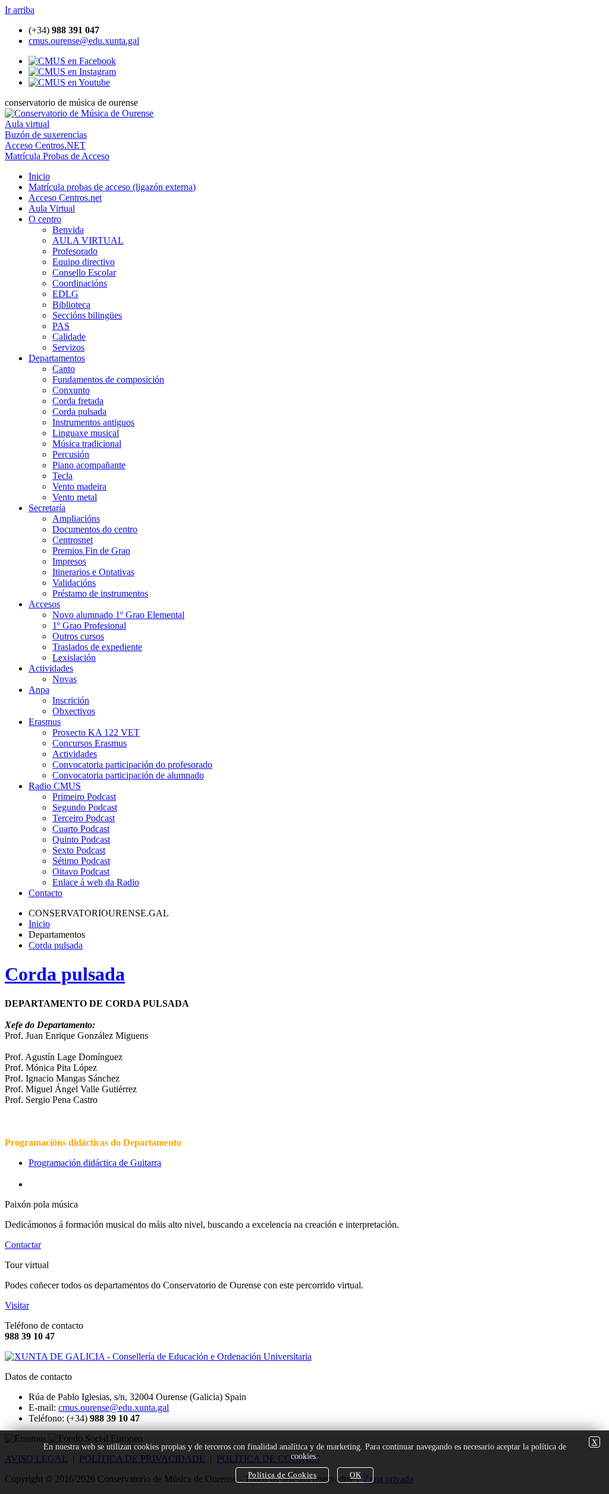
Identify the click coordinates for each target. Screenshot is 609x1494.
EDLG (65, 294)
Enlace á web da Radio (95, 882)
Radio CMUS (55, 786)
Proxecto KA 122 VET (96, 732)
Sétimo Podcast (81, 861)
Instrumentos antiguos (93, 422)
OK (355, 1474)
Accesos (44, 604)
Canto (63, 369)
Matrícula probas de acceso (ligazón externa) (112, 187)
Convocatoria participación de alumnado (128, 775)
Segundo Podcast (84, 807)
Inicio (39, 176)
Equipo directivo (83, 262)
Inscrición (70, 700)
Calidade (69, 337)
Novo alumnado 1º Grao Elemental (118, 615)
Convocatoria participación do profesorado (132, 764)
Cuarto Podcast (80, 829)
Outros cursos (78, 636)
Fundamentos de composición (108, 379)
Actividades (51, 668)
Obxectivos (73, 711)
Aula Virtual (52, 208)
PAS (61, 326)
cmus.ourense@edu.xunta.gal (84, 41)
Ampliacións (76, 518)
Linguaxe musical (85, 433)
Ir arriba (19, 10)
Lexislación (74, 658)
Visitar (17, 1305)
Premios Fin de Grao (91, 551)
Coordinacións (79, 283)
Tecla (62, 476)
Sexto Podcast (78, 850)
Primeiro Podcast (84, 797)
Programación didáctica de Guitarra (95, 1163)
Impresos (69, 561)
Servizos (68, 347)
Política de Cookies (282, 1474)
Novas (64, 679)
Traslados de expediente (97, 647)
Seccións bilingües (87, 315)
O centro (45, 219)
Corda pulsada (79, 411)
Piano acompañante (88, 465)
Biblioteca (71, 305)
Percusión (70, 454)
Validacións (74, 583)
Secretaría (47, 508)
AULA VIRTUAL (88, 240)
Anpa (39, 690)
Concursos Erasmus (89, 743)
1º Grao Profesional (89, 625)
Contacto (45, 893)
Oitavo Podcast (80, 871)
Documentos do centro (94, 529)
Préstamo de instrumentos (100, 593)
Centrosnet (72, 540)
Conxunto (71, 390)
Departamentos (57, 358)
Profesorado (75, 251)
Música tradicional (86, 444)
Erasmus (45, 722)
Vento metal (74, 497)
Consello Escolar (84, 272)
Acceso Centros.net (65, 198)
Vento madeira (79, 486)
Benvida (68, 230)
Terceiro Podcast (83, 818)
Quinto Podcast (81, 839)
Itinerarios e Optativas (93, 572)
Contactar (23, 1245)
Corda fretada (77, 401)
